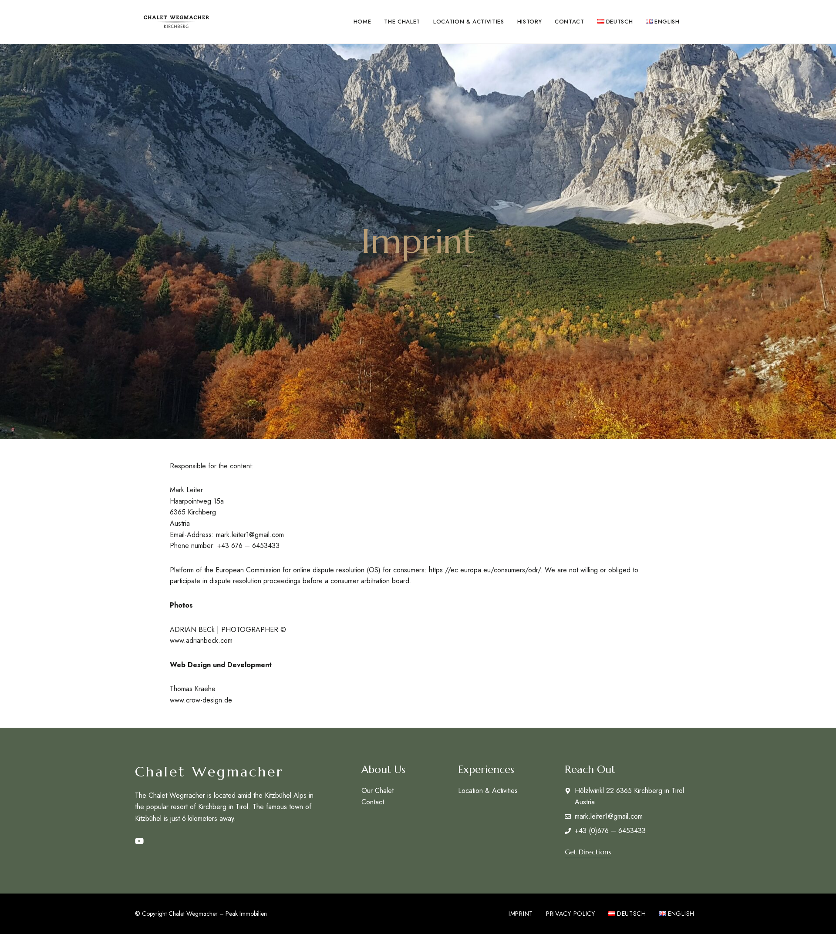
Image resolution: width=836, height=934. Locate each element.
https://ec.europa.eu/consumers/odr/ (484, 570)
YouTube (139, 841)
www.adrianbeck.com (201, 640)
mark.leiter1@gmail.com (250, 535)
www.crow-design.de (201, 700)
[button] (588, 851)
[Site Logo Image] (176, 21)
